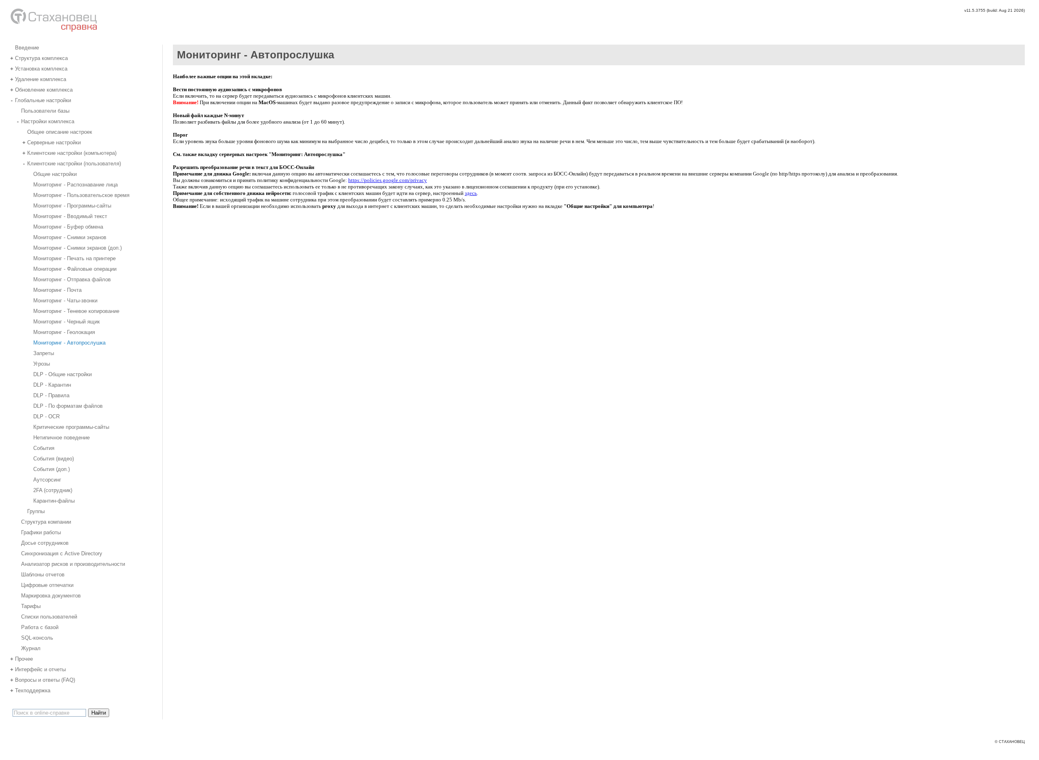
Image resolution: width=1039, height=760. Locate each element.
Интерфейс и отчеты (38, 669)
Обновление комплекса (41, 89)
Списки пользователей (49, 616)
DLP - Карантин (52, 384)
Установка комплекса (38, 68)
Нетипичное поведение (61, 437)
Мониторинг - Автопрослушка (69, 342)
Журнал (31, 648)
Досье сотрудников (45, 542)
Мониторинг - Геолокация (64, 331)
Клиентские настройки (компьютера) (69, 152)
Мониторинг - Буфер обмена (68, 226)
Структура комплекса (39, 57)
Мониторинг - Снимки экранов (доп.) (77, 247)
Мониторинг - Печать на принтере (74, 258)
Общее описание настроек (59, 131)
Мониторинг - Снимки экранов (69, 237)
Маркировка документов (51, 595)
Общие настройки (55, 173)
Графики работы (41, 532)
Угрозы (41, 363)
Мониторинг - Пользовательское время (81, 194)
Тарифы (31, 605)
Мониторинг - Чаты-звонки (65, 300)
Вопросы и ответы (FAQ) (42, 679)
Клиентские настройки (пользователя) (71, 163)
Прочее (21, 658)
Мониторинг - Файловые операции (74, 268)
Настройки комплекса (45, 121)
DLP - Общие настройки (62, 374)
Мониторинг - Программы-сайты (72, 205)
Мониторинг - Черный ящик (66, 321)
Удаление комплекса (38, 78)
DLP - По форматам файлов (68, 405)
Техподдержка (30, 690)
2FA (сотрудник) (52, 489)
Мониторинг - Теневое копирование (76, 310)
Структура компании (46, 521)
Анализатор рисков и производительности (73, 563)
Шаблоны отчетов (43, 574)
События (43, 447)
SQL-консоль (37, 637)
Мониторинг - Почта (57, 289)
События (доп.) (51, 468)
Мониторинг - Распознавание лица (75, 184)
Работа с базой (39, 626)
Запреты (43, 352)
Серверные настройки (51, 142)
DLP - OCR (46, 416)
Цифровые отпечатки (47, 584)
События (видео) (53, 458)
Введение (27, 47)
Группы (36, 511)
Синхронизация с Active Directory (61, 553)
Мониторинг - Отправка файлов (72, 279)
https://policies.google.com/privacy (387, 180)
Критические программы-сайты (71, 426)
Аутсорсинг (47, 479)
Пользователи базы (45, 110)
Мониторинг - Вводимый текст (70, 215)
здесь (471, 193)
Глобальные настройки (40, 100)
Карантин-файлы (54, 500)
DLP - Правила (51, 395)
